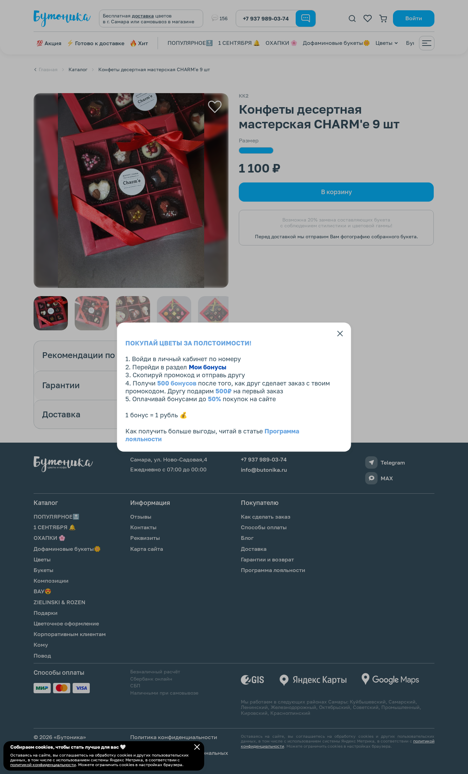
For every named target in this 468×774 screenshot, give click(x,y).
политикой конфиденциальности (43, 764)
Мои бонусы (207, 367)
